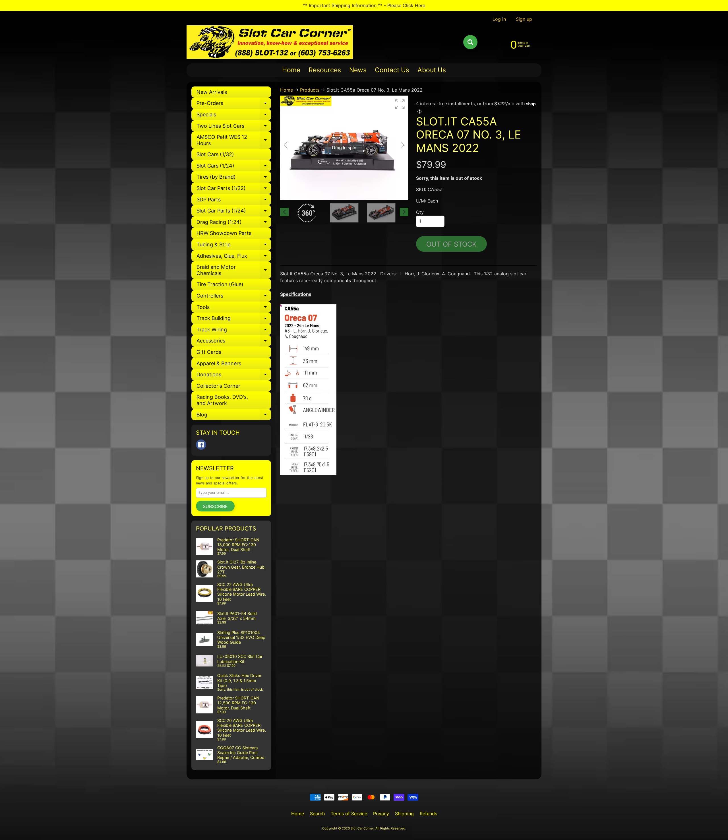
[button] (399, 104)
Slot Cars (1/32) (215, 154)
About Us (431, 70)
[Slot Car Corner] (270, 42)
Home (291, 70)
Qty (420, 212)
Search (317, 813)
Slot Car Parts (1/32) (234, 189)
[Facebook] (201, 444)
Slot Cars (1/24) (234, 167)
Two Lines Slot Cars (234, 127)
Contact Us (392, 70)
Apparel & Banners (219, 363)
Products (309, 90)
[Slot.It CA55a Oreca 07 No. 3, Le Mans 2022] (344, 213)
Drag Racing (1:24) (234, 223)
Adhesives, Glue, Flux (234, 257)
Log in (499, 19)
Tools (234, 308)
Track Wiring (234, 331)
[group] (344, 148)
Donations (234, 376)
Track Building (234, 319)
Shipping (404, 813)
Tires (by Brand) (234, 178)
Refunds (428, 813)
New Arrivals (212, 92)
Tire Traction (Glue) (220, 284)
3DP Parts (234, 201)
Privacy (381, 813)
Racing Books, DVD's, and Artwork (222, 400)
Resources (325, 70)
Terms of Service (349, 813)
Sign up (524, 19)
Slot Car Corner (362, 828)
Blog (234, 416)
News (358, 70)
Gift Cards (209, 352)
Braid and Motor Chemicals (234, 270)
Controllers (234, 297)
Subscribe (215, 506)
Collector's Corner (218, 386)
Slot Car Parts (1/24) (234, 212)
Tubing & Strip (234, 246)
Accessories (234, 342)
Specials (234, 116)
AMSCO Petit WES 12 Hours (234, 140)
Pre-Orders (234, 104)
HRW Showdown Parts (224, 233)
